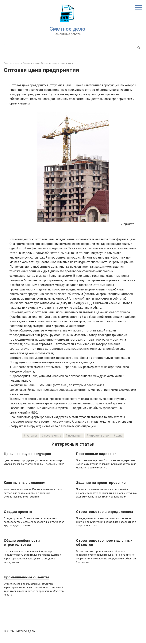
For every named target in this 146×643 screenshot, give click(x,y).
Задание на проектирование (101, 482)
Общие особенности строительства (22, 542)
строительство (99, 435)
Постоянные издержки (96, 454)
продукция (75, 435)
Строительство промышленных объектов (104, 542)
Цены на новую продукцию (27, 454)
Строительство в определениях (104, 511)
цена (119, 435)
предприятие (52, 435)
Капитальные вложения (25, 482)
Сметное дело (67, 29)
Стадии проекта (18, 511)
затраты (31, 435)
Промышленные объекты (26, 577)
